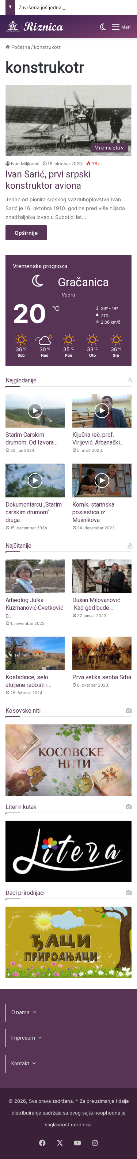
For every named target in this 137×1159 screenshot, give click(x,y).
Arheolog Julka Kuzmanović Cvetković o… (34, 608)
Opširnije (26, 233)
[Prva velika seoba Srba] (102, 653)
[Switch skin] (103, 29)
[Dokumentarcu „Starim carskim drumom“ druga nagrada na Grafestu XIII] (35, 480)
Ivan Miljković (25, 163)
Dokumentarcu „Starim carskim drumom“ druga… (33, 512)
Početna (20, 47)
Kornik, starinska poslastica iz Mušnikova (93, 512)
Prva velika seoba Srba (101, 677)
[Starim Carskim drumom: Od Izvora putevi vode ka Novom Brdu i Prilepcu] (35, 411)
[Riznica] (34, 26)
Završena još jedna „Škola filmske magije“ (65, 7)
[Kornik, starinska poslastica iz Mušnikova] (102, 480)
